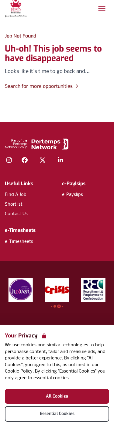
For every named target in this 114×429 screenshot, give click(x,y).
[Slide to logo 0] (51, 306)
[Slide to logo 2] (59, 306)
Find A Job (15, 194)
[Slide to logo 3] (62, 306)
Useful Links (19, 183)
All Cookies (57, 396)
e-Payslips (72, 194)
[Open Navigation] (102, 8)
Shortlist (13, 204)
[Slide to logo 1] (55, 306)
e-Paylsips (73, 183)
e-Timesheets (20, 230)
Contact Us (16, 213)
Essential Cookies (57, 413)
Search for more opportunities (39, 86)
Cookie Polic (17, 371)
